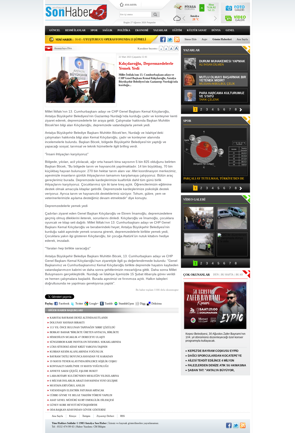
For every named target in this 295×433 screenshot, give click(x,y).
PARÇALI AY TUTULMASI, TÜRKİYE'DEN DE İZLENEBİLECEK (213, 179)
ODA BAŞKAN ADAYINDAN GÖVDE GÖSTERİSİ (78, 410)
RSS (122, 416)
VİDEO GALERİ (194, 199)
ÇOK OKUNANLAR (196, 274)
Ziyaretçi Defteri (105, 416)
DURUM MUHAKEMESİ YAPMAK (222, 63)
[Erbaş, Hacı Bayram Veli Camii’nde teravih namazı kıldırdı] (198, 218)
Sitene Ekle (191, 39)
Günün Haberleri (222, 39)
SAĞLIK (107, 30)
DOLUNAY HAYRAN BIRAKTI (67, 322)
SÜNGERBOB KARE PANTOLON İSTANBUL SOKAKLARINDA (85, 342)
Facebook (64, 303)
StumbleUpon (126, 303)
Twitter (79, 303)
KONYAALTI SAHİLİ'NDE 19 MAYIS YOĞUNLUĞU (79, 366)
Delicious (156, 303)
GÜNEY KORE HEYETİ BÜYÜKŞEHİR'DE (73, 405)
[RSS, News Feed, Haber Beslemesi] (177, 39)
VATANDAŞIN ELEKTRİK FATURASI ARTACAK (77, 390)
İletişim (86, 416)
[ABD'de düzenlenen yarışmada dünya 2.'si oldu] (232, 244)
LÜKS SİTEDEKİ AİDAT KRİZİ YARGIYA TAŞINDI (78, 347)
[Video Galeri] (235, 17)
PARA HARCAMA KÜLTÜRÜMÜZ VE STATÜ (221, 96)
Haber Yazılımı (84, 426)
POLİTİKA (124, 30)
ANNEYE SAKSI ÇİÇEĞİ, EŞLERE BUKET (74, 371)
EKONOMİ (141, 30)
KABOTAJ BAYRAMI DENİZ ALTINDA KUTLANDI (79, 318)
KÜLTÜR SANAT (196, 30)
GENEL (230, 30)
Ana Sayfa (242, 39)
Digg (142, 303)
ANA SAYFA (131, 5)
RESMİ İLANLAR (75, 30)
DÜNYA (216, 30)
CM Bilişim (100, 426)
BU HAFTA (227, 274)
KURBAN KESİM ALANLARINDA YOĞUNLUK (76, 351)
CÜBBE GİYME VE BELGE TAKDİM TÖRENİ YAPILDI (81, 395)
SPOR (94, 30)
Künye (72, 416)
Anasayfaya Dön (63, 48)
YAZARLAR (160, 30)
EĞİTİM (177, 30)
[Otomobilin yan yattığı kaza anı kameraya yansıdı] (232, 218)
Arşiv (204, 39)
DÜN (216, 274)
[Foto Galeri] (235, 7)
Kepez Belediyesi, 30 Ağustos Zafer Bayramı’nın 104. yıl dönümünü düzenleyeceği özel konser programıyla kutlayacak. (215, 337)
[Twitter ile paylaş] (170, 39)
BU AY (239, 274)
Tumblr (109, 303)
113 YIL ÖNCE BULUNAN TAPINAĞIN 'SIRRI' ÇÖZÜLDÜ (82, 327)
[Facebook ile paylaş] (163, 39)
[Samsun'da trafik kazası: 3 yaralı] (198, 244)
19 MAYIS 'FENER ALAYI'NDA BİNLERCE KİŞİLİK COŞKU (83, 361)
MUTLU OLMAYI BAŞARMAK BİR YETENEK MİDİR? (222, 80)
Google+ (94, 303)
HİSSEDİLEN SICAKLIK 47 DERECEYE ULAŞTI (77, 337)
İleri (241, 109)
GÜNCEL (54, 30)
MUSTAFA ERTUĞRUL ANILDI (67, 385)
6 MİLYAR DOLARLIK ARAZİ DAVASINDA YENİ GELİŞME (84, 380)
